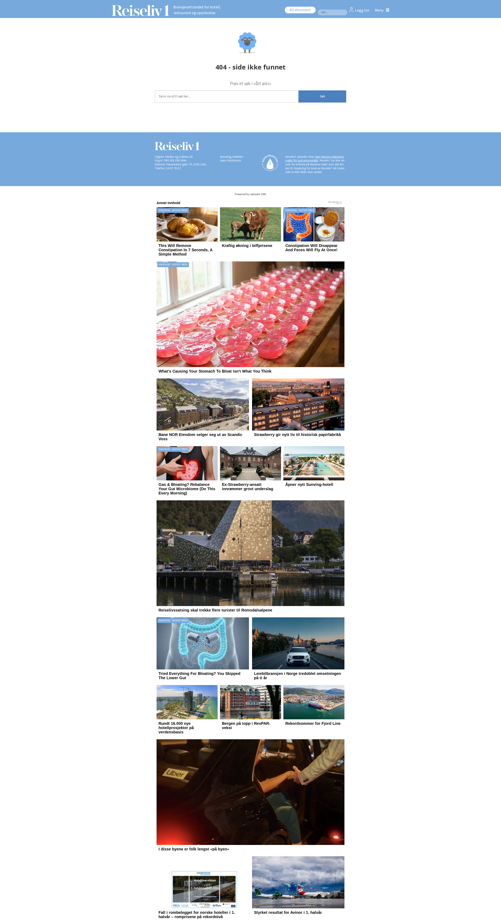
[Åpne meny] (381, 10)
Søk (322, 96)
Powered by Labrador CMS (250, 194)
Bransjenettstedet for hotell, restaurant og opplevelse (197, 10)
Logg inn (362, 10)
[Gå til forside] (139, 10)
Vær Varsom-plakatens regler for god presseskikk (314, 158)
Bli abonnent (300, 10)
